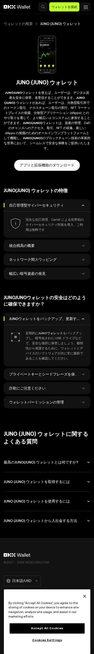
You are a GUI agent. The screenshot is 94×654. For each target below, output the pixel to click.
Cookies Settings (47, 640)
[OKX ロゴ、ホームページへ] (17, 7)
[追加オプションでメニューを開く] (85, 5)
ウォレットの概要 (18, 24)
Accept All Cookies (47, 628)
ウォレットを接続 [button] (64, 7)
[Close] (85, 596)
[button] (43, 7)
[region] (47, 621)
